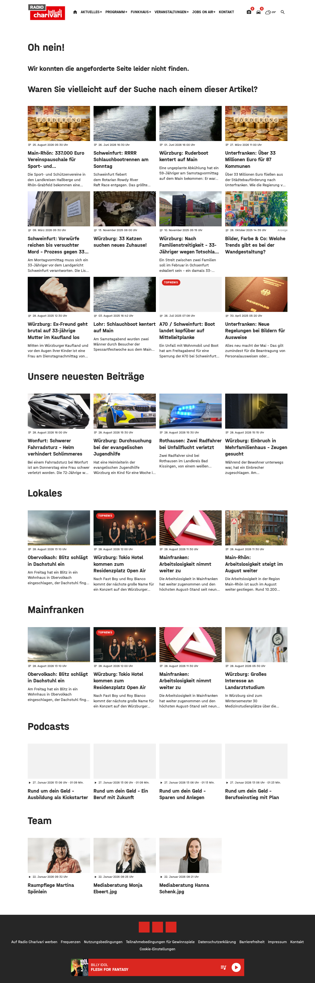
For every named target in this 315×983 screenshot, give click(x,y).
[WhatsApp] (171, 927)
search (282, 12)
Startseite (75, 12)
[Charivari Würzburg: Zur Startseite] (47, 12)
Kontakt (226, 12)
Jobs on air (202, 12)
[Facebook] (144, 927)
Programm (115, 12)
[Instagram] (157, 927)
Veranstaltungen (170, 12)
